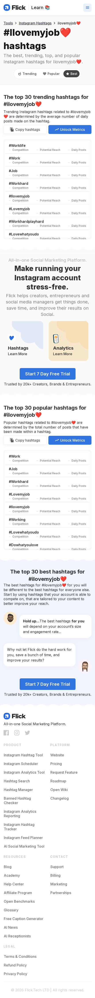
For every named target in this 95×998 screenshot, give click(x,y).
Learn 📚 (40, 7)
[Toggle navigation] (87, 8)
